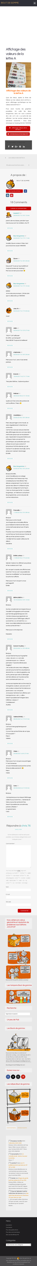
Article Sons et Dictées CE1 (19, 134)
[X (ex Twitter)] (18, 1077)
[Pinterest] (23, 1077)
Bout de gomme (18, 236)
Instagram (7, 195)
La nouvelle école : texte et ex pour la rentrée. (18, 1156)
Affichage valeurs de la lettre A (19, 128)
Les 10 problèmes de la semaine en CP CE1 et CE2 (18, 1165)
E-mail (8, 894)
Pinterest (11, 195)
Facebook (25, 191)
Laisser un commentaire (18, 208)
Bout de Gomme (10, 3)
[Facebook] (8, 1077)
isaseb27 (16, 213)
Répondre (10, 228)
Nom (7, 887)
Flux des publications (12, 1230)
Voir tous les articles (14, 191)
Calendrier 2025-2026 (15, 1143)
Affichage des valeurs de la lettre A (16, 54)
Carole (13, 1178)
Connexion (9, 1227)
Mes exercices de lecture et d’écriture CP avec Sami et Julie (18, 1195)
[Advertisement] (18, 26)
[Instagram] (13, 1077)
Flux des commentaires (13, 1232)
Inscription (9, 1225)
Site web (8, 901)
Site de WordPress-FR (12, 1234)
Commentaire (10, 843)
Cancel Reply (18, 829)
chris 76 (26, 825)
